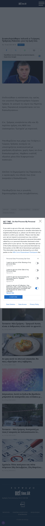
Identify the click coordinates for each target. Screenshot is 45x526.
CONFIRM (13, 297)
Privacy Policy (34, 304)
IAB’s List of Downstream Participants (25, 252)
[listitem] (22, 258)
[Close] (41, 222)
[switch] (37, 263)
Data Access (22, 304)
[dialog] (22, 263)
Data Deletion (10, 304)
